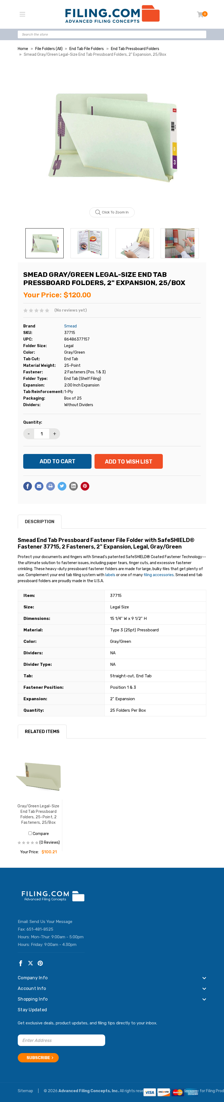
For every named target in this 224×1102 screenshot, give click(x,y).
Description (39, 521)
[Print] (50, 486)
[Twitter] (62, 486)
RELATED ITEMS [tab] (42, 731)
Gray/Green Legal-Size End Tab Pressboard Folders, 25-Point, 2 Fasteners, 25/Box (38, 814)
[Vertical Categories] (22, 14)
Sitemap (26, 1091)
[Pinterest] (85, 486)
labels (110, 575)
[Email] (39, 486)
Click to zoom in (115, 212)
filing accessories (159, 575)
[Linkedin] (73, 486)
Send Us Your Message (51, 921)
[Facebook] (27, 486)
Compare (40, 833)
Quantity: (32, 422)
